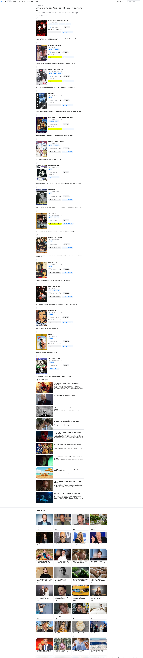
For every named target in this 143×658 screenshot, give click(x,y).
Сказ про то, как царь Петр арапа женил (60, 117)
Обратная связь (138, 657)
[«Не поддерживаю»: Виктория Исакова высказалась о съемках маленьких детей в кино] (98, 557)
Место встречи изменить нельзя (58, 20)
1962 (49, 239)
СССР (58, 22)
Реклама (9, 657)
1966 (49, 95)
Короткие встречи (53, 165)
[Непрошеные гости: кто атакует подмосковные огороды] (80, 557)
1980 (49, 47)
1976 (49, 119)
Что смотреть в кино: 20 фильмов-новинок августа (68, 444)
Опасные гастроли (54, 286)
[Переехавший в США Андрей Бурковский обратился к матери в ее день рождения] (44, 522)
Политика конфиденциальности (117, 657)
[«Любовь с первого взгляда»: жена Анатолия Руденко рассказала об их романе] (44, 593)
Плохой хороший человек (56, 141)
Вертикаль (51, 93)
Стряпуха (51, 334)
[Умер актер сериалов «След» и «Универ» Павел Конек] (62, 593)
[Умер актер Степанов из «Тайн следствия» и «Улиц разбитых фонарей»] (44, 629)
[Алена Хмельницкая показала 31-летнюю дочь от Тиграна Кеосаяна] (62, 575)
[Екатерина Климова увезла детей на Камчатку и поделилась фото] (44, 575)
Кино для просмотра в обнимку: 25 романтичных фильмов (67, 494)
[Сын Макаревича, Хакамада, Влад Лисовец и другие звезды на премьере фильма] (44, 540)
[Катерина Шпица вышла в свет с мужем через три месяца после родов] (62, 557)
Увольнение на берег (54, 358)
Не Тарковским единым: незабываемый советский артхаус (68, 457)
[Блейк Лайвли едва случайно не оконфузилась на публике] (62, 629)
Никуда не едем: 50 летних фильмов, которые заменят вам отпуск (67, 469)
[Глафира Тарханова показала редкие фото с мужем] (98, 593)
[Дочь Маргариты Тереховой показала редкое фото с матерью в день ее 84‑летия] (62, 611)
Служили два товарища (55, 69)
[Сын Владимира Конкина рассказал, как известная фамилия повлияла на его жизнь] (98, 540)
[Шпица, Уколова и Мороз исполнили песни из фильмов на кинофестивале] (98, 629)
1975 (49, 264)
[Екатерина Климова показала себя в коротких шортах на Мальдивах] (44, 611)
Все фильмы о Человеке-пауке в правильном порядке (66, 384)
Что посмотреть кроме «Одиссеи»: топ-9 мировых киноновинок (68, 433)
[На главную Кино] (4, 1)
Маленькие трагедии (54, 45)
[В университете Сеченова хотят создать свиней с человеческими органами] (98, 575)
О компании (5, 657)
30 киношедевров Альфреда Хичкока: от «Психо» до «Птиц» (68, 408)
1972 (49, 191)
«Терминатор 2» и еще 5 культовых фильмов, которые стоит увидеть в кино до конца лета (66, 420)
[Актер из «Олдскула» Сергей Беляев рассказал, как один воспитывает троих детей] (44, 557)
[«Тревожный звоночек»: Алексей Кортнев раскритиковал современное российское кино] (62, 522)
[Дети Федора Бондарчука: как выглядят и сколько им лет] (62, 540)
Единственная (52, 262)
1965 (49, 336)
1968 (49, 71)
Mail (1, 657)
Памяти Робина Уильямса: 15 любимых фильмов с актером (67, 482)
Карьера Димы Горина (55, 237)
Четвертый (51, 189)
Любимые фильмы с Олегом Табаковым (65, 395)
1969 (49, 288)
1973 (49, 143)
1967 (49, 167)
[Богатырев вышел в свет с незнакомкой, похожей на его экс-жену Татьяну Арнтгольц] (80, 611)
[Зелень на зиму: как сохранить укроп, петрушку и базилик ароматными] (98, 522)
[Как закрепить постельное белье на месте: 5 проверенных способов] (98, 611)
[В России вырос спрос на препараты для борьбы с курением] (80, 646)
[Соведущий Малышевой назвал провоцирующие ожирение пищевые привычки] (80, 629)
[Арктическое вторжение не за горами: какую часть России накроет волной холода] (98, 646)
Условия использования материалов (129, 657)
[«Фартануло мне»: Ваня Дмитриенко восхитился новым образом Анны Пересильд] (62, 646)
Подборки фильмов (39, 5)
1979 (49, 22)
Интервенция (52, 310)
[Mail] (1, 1)
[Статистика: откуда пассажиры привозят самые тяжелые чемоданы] (80, 593)
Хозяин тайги (52, 213)
